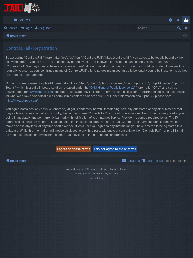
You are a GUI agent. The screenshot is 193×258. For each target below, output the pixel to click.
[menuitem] (170, 20)
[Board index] (22, 8)
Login (28, 28)
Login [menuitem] (179, 21)
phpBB (83, 169)
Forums (24, 20)
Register (45, 28)
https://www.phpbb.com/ (22, 100)
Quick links (8, 21)
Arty (87, 173)
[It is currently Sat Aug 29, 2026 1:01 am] (185, 36)
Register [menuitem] (187, 21)
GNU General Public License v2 (112, 87)
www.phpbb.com (41, 92)
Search (12, 28)
